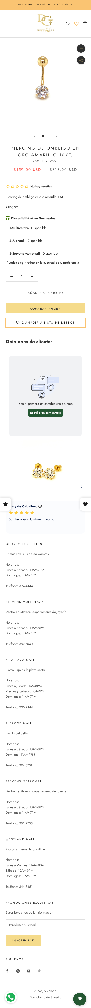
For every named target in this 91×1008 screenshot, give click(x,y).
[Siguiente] (56, 136)
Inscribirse (23, 940)
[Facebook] (7, 970)
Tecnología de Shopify (45, 997)
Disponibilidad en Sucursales (33, 218)
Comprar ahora (45, 309)
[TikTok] (39, 970)
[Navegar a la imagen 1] (43, 136)
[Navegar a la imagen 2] (48, 136)
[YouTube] (28, 970)
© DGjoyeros (45, 991)
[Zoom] (81, 48)
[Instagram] (18, 970)
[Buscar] (68, 23)
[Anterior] (34, 136)
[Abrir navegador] (6, 23)
